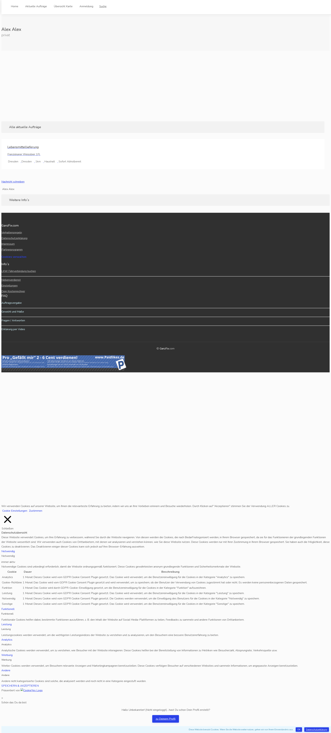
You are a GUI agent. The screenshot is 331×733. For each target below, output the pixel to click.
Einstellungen (9, 286)
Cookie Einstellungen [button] (14, 511)
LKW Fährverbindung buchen (18, 271)
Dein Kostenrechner (13, 291)
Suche (103, 6)
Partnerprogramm (12, 250)
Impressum (8, 244)
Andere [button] (5, 670)
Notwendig (8, 556)
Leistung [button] (6, 624)
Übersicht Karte (63, 6)
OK (298, 729)
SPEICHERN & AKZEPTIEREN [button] (20, 686)
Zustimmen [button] (35, 511)
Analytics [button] (6, 640)
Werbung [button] (7, 655)
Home (14, 6)
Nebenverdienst (11, 280)
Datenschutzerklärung (316, 729)
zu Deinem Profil (165, 719)
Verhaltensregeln (11, 232)
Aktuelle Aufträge (36, 6)
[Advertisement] (165, 86)
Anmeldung (86, 6)
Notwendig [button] (8, 551)
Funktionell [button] (7, 609)
